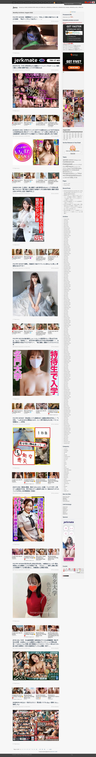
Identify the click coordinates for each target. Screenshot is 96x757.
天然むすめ (73, 177)
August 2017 (66, 380)
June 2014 (66, 437)
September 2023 (67, 271)
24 (69, 137)
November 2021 (67, 304)
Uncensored (28, 2)
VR (41, 2)
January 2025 (67, 247)
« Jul (64, 139)
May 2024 (66, 259)
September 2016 (67, 397)
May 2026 (66, 223)
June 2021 (66, 311)
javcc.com (30, 754)
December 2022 (67, 284)
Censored (20, 2)
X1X (63, 177)
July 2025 (66, 238)
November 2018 (67, 358)
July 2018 (66, 364)
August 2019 (66, 344)
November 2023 (67, 268)
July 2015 (66, 417)
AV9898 (79, 160)
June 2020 (66, 329)
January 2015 (67, 426)
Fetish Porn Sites (66, 496)
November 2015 (67, 411)
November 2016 (67, 394)
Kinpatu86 (65, 170)
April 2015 (66, 422)
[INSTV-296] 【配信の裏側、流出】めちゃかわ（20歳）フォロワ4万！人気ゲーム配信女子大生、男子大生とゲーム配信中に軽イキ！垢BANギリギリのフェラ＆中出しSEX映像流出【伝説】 (36, 489)
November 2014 (67, 429)
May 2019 (66, 349)
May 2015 (66, 420)
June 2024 (66, 258)
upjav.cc (64, 512)
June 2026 (66, 222)
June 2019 (66, 347)
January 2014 (67, 443)
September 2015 (67, 414)
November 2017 (67, 376)
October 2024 (66, 252)
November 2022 (67, 286)
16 (67, 135)
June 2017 (66, 383)
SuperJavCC (21, 21)
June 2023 (66, 275)
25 (72, 137)
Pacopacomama (68, 173)
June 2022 (66, 293)
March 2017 (66, 388)
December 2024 (67, 249)
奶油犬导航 (65, 500)
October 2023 (66, 270)
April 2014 (66, 440)
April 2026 (66, 225)
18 (72, 135)
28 (81, 137)
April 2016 (66, 404)
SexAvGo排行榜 (66, 501)
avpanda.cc (65, 513)
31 (69, 138)
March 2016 (66, 405)
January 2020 (67, 337)
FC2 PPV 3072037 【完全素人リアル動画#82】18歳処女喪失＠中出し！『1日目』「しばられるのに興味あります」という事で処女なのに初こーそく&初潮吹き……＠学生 (36, 420)
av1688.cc (65, 508)
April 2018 (66, 368)
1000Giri (71, 160)
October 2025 (66, 234)
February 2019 (67, 353)
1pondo (65, 160)
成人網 (49, 2)
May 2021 (66, 313)
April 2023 (66, 278)
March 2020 (66, 334)
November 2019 (67, 340)
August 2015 (66, 416)
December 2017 (67, 374)
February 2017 (67, 389)
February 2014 (67, 441)
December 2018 (67, 356)
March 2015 (66, 423)
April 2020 (66, 332)
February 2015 (67, 425)
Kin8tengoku (78, 168)
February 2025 (67, 246)
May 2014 (66, 438)
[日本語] (93, 2)
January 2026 (67, 229)
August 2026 (66, 219)
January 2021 (67, 319)
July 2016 (66, 400)
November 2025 (67, 232)
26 (75, 137)
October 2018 (66, 359)
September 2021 (67, 307)
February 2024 (67, 264)
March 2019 (66, 352)
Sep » (66, 139)
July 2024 (66, 256)
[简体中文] (86, 2)
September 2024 (67, 253)
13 (78, 134)
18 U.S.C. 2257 (67, 183)
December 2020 (67, 320)
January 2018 (67, 373)
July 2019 (66, 346)
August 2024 (66, 255)
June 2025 (66, 240)
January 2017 (67, 391)
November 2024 (67, 250)
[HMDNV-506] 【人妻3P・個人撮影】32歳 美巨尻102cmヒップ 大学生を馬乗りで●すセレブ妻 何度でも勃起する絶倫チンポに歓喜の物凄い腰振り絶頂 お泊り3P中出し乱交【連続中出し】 (35, 189)
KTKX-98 (71, 170)
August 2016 (66, 398)
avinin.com (65, 511)
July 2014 (66, 435)
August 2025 (66, 237)
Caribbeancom (68, 162)
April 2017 (66, 386)
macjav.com (65, 506)
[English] (91, 2)
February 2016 (67, 407)
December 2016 (67, 392)
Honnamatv (76, 166)
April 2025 (66, 243)
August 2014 (66, 434)
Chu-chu (77, 164)
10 (36, 749)
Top (72, 754)
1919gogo (76, 160)
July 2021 (66, 310)
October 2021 (66, 305)
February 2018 (67, 371)
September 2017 (67, 379)
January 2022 (67, 301)
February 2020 (67, 335)
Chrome (73, 164)
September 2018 (67, 361)
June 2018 (66, 365)
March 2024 (66, 262)
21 (81, 135)
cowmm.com (65, 509)
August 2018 (66, 362)
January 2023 (67, 283)
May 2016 (66, 402)
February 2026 (67, 228)
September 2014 (67, 432)
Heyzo (71, 166)
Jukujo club (70, 168)
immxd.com (65, 514)
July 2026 (66, 220)
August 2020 (66, 326)
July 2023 (66, 274)
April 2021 (66, 314)
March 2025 (66, 244)
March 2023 (66, 280)
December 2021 (67, 302)
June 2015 (66, 419)
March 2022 (66, 298)
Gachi (80, 164)
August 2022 (66, 290)
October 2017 (66, 377)
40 (44, 749)
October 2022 (66, 287)
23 (67, 137)
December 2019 (67, 338)
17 (69, 135)
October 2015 (66, 413)
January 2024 (67, 265)
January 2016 (67, 408)
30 (42, 749)
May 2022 (66, 295)
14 (81, 134)
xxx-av (67, 177)
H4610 (64, 166)
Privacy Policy (67, 185)
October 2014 (66, 431)
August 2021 (66, 308)
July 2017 (66, 382)
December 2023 (67, 267)
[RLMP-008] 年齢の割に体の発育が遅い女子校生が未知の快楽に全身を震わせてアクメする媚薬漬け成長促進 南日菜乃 (73, 192)
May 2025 (66, 241)
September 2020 (67, 325)
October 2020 (66, 323)
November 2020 (67, 322)
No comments (55, 21)
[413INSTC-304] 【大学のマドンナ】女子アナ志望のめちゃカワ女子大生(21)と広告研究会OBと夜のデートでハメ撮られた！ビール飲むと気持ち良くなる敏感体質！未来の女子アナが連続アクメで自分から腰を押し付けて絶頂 (36, 132)
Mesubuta (76, 170)
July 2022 (66, 292)
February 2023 (67, 281)
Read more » (17, 53)
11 (72, 134)
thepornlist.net (66, 497)
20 (40, 749)
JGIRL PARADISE (67, 470)
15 (64, 135)
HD (38, 2)
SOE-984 (75, 173)
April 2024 (66, 261)
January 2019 (67, 355)
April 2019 (66, 350)
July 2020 (66, 328)
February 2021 (67, 317)
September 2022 (67, 289)
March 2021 (66, 316)
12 (75, 134)
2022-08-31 (27, 21)
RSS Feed (73, 11)
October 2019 (66, 341)
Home (14, 2)
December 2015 (67, 410)
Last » (50, 749)
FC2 (34, 2)
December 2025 (67, 231)
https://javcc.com (66, 17)
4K (45, 2)
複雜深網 (64, 498)
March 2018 (66, 370)
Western (79, 175)
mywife (71, 171)
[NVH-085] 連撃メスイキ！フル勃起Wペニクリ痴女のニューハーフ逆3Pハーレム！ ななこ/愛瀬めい (73, 212)
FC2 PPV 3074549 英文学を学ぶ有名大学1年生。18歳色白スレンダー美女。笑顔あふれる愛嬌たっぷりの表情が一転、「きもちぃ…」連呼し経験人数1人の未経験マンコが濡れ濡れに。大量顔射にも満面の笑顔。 (36, 565)
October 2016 (66, 395)
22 (64, 137)
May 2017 (66, 385)
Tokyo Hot (66, 482)
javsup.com (65, 507)
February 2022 (67, 299)
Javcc (15, 7)
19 (75, 135)
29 (64, 138)
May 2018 (66, 367)
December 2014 (67, 428)
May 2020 (66, 331)
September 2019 (67, 343)
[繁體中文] (88, 2)
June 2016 (66, 401)
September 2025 (67, 235)
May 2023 (66, 277)
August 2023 (66, 273)
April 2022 (66, 296)
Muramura (66, 171)
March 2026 (66, 226)
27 (78, 137)
